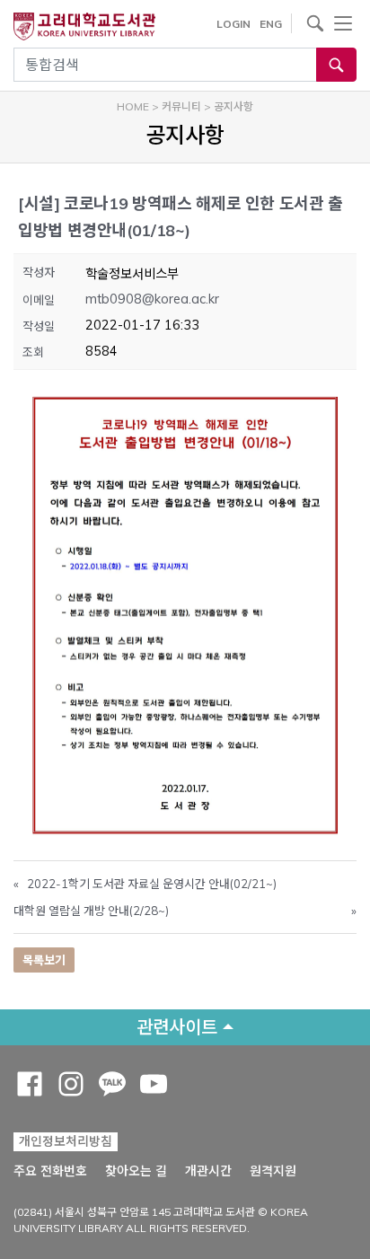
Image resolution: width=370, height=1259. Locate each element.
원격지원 (273, 1170)
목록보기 (44, 960)
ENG (271, 24)
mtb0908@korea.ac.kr (152, 299)
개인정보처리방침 (65, 1141)
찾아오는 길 (136, 1171)
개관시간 (208, 1171)
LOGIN (233, 24)
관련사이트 (177, 1027)
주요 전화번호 (50, 1171)
